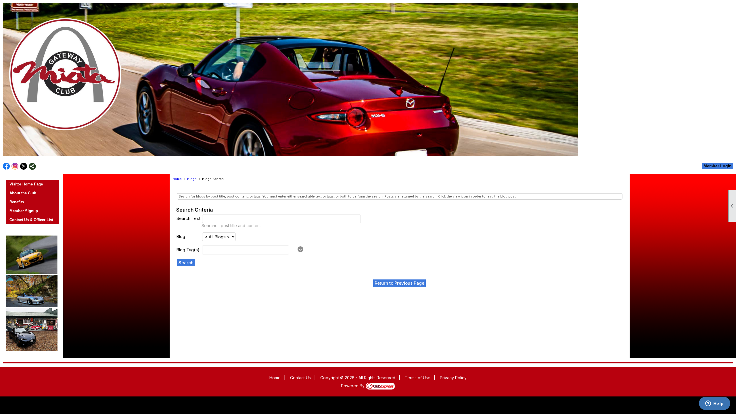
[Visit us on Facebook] (6, 166)
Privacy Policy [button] (453, 377)
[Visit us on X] (23, 166)
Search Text (188, 218)
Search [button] (186, 262)
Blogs (192, 179)
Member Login (718, 166)
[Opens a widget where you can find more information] (714, 404)
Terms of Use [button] (417, 377)
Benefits (16, 202)
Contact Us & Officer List (31, 220)
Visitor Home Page (26, 184)
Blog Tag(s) (188, 249)
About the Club (22, 193)
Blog (180, 236)
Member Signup (23, 211)
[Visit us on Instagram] (15, 166)
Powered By (353, 385)
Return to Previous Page (399, 283)
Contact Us (300, 377)
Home (177, 179)
